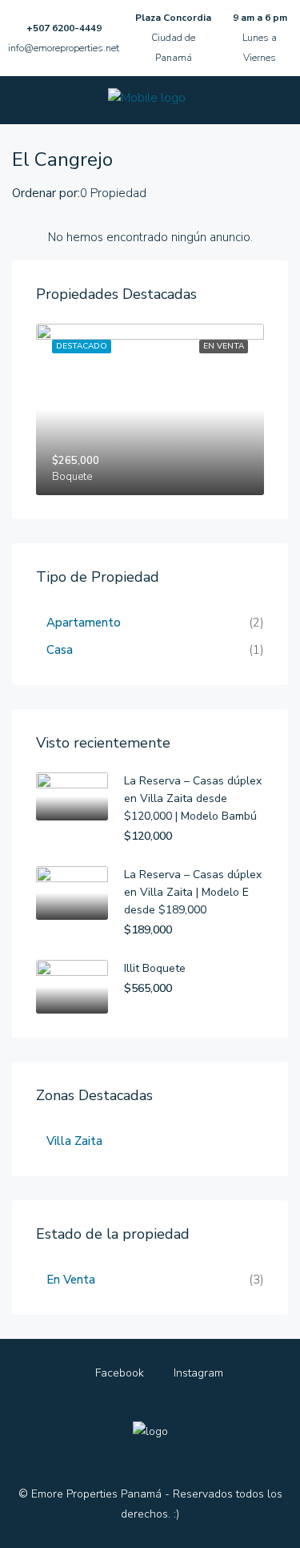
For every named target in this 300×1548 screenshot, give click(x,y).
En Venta (70, 1280)
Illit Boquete (155, 968)
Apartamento (83, 623)
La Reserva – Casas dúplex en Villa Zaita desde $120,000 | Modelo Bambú (193, 798)
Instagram (196, 1373)
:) (176, 1514)
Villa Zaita (74, 1141)
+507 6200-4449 (64, 28)
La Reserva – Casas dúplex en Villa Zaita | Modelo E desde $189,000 (193, 892)
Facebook (118, 1373)
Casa (59, 650)
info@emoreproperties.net (63, 48)
